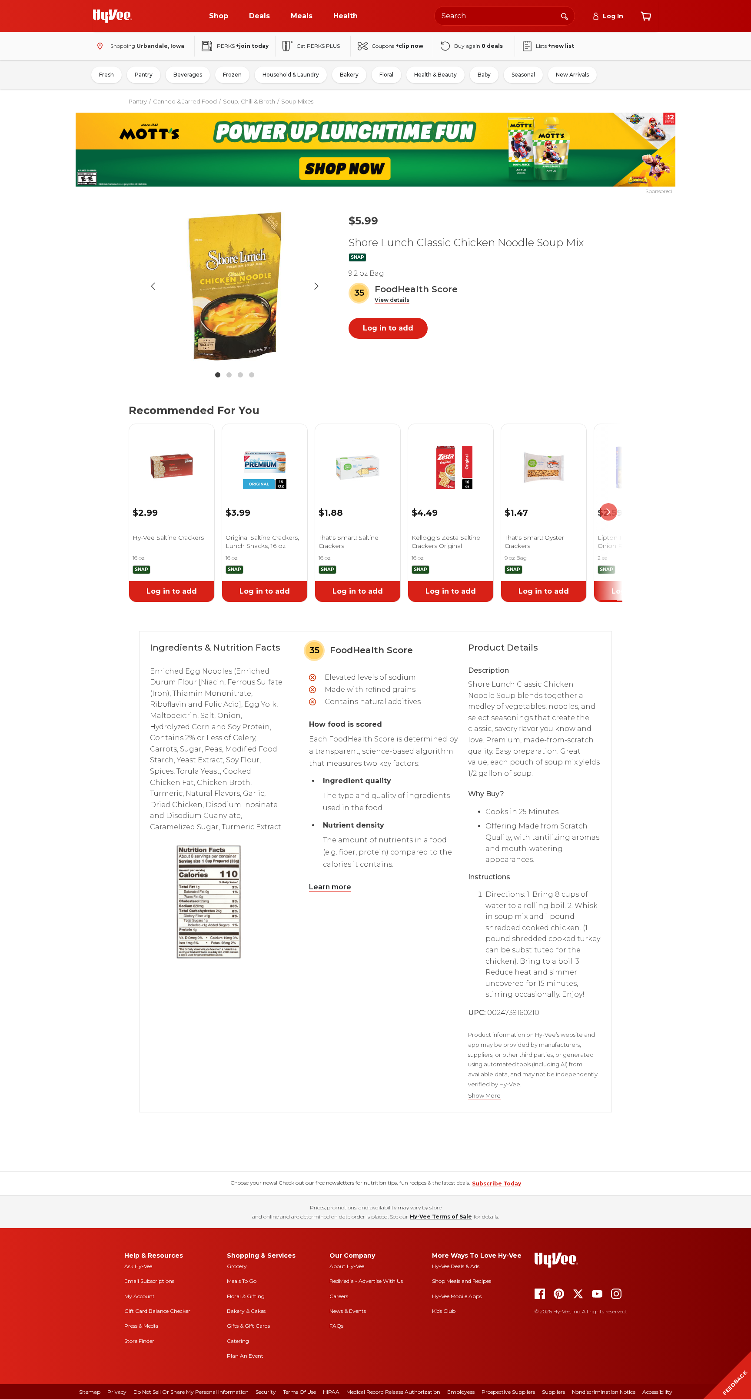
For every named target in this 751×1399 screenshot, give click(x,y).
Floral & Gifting (246, 1296)
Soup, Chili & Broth (249, 101)
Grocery (237, 1266)
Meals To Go (241, 1281)
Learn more (330, 887)
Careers (338, 1296)
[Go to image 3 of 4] (240, 375)
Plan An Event (245, 1355)
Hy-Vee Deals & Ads (455, 1266)
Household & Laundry (291, 74)
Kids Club (443, 1311)
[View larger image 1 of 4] (234, 286)
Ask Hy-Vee (138, 1266)
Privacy (116, 1392)
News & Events (347, 1311)
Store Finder (139, 1341)
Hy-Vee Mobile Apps (457, 1296)
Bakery (349, 74)
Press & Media (141, 1325)
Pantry (144, 74)
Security (266, 1392)
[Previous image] (153, 286)
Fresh (106, 74)
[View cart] (646, 16)
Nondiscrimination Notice (603, 1392)
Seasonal (523, 74)
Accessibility (657, 1392)
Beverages (187, 74)
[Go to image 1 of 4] (217, 375)
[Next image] (316, 286)
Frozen (232, 74)
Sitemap (89, 1392)
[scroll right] (608, 512)
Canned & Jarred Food (185, 101)
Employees (461, 1392)
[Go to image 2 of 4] (229, 375)
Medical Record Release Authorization (393, 1392)
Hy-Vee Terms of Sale (441, 1216)
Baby (484, 74)
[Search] (564, 15)
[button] (392, 300)
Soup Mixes (297, 101)
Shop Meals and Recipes (461, 1281)
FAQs (336, 1325)
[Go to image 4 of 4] (251, 375)
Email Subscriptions (149, 1281)
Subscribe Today (496, 1183)
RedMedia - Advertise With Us (366, 1281)
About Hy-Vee (346, 1266)
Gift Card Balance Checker (157, 1311)
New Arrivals (572, 74)
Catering (238, 1341)
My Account (139, 1296)
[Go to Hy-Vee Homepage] (112, 16)
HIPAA (331, 1392)
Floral (386, 74)
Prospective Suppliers (508, 1392)
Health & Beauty (435, 74)
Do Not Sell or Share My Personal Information (191, 1392)
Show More (484, 1095)
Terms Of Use (299, 1392)
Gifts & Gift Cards (248, 1325)
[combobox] (504, 16)
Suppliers (553, 1392)
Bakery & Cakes (246, 1311)
